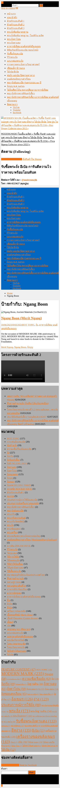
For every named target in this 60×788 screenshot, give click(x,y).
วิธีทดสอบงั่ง (13, 560)
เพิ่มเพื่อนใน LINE (10, 765)
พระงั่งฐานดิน (41, 711)
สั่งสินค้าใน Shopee (32, 159)
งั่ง (37, 325)
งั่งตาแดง (11, 467)
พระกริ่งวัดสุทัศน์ (15, 521)
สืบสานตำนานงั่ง (15, 578)
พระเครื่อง (12, 532)
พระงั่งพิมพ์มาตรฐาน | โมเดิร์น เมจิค (25, 35)
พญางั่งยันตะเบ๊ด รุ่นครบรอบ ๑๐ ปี (24, 82)
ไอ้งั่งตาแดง (35, 742)
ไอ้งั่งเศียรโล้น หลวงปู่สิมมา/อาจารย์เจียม (27, 90)
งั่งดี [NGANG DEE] (17, 463)
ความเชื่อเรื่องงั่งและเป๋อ (19, 449)
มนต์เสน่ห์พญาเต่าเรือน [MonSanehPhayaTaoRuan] (32, 539)
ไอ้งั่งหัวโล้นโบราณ (50, 746)
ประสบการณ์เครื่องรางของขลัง (23, 503)
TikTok (16, 107)
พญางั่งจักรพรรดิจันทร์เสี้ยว (21, 93)
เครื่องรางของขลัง (16, 611)
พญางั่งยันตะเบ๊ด (15, 510)
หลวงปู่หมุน (17, 725)
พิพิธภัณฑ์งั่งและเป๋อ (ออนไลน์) (22, 50)
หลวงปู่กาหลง (14, 582)
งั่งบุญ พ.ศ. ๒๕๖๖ (15, 86)
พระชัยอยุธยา (14, 528)
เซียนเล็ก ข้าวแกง (16, 68)
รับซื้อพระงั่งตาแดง (36, 721)
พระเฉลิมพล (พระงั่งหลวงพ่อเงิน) (23, 536)
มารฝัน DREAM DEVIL (19, 546)
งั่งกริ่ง (10, 456)
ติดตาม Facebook (28, 765)
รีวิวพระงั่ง (12, 57)
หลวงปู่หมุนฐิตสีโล (16, 585)
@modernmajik (29, 180)
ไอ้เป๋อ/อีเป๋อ (13, 71)
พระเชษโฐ (9, 722)
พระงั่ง (10, 525)
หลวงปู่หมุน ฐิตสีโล (32, 726)
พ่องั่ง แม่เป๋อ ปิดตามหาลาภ (21, 75)
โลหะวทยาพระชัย (16, 643)
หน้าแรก (11, 13)
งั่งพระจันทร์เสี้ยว (46, 694)
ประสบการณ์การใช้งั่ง (21, 705)
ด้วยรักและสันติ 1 (15, 21)
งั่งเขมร (11, 481)
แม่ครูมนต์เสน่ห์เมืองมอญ (20, 636)
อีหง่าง (21, 730)
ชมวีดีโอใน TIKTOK (11, 159)
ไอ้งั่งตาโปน (16, 746)
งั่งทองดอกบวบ (35, 689)
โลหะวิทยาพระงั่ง (16, 647)
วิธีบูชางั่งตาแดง (15, 567)
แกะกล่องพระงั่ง (15, 61)
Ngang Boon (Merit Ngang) (21, 318)
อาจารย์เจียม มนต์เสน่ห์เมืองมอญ (24, 46)
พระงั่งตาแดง (13, 42)
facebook (17, 112)
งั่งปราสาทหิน (33, 694)
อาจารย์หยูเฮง (14, 593)
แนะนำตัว (12, 17)
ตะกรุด (10, 496)
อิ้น (8, 600)
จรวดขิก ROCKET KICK (19, 489)
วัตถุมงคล (12, 553)
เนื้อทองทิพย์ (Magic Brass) (20, 614)
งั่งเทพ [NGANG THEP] (19, 485)
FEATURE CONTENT (18, 669)
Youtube (17, 110)
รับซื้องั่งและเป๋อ (15, 53)
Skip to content (8, 8)
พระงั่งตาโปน (14, 39)
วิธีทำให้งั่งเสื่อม (15, 564)
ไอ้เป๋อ (10, 654)
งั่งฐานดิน (35, 683)
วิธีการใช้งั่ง (13, 556)
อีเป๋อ (9, 604)
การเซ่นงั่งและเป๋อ (16, 441)
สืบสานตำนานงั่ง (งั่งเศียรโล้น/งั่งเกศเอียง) (28, 403)
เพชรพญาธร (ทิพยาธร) (19, 629)
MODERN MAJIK (22, 673)
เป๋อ (9, 625)
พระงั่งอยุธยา (22, 716)
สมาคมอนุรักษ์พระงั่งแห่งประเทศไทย (26, 575)
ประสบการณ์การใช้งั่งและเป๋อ (22, 499)
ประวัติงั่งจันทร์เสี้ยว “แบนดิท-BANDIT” (27, 417)
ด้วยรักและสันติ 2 (15, 24)
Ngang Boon (20, 347)
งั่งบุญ (30, 347)
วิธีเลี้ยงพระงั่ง (14, 571)
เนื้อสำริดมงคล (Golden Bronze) (22, 618)
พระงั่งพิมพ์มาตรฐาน (17, 32)
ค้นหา (4, 768)
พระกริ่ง (11, 514)
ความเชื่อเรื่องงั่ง (36, 678)
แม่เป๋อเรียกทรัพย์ (15, 640)
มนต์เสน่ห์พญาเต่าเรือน (19, 79)
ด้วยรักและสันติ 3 (15, 28)
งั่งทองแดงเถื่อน (14, 693)
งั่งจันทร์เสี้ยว (13, 460)
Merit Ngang (7, 347)
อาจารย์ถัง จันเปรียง (17, 589)
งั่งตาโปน (11, 470)
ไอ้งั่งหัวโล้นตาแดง (16, 651)
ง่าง (41, 699)
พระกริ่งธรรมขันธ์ (16, 518)
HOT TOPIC (28, 325)
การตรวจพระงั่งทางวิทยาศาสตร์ (23, 64)
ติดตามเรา (12, 104)
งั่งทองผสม (12, 474)
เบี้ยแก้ (10, 622)
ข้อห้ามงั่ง (12, 445)
